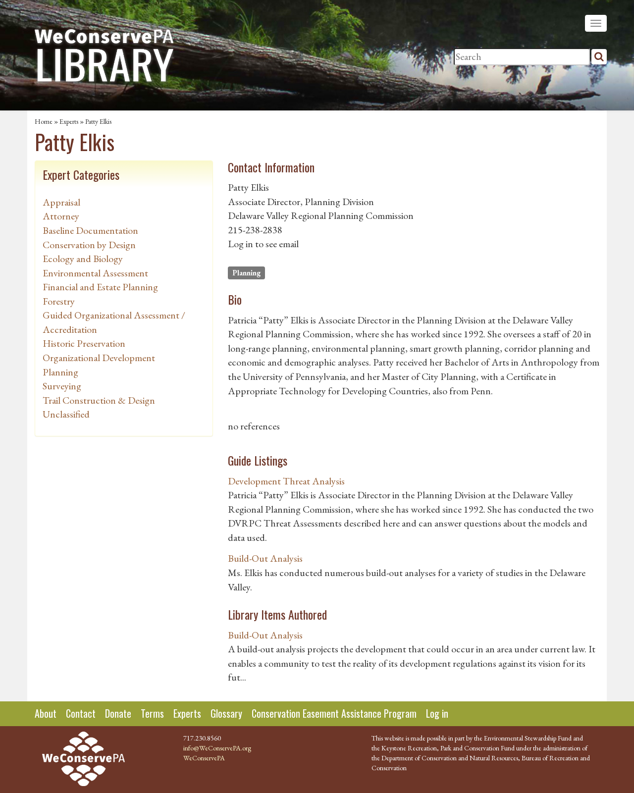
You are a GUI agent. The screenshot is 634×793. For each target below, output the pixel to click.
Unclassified (66, 414)
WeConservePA (204, 757)
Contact (81, 713)
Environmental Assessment (95, 272)
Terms (152, 713)
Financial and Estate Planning (100, 286)
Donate (118, 713)
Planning (60, 372)
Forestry (59, 301)
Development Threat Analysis (286, 481)
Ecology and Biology (83, 258)
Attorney (61, 216)
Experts (68, 121)
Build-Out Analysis (265, 558)
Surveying (62, 385)
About (45, 713)
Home (44, 121)
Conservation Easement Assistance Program (334, 713)
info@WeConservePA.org (217, 747)
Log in (437, 713)
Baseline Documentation (90, 230)
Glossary (226, 713)
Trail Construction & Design (99, 400)
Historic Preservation (84, 343)
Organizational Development (99, 357)
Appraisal (61, 202)
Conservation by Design (89, 244)
